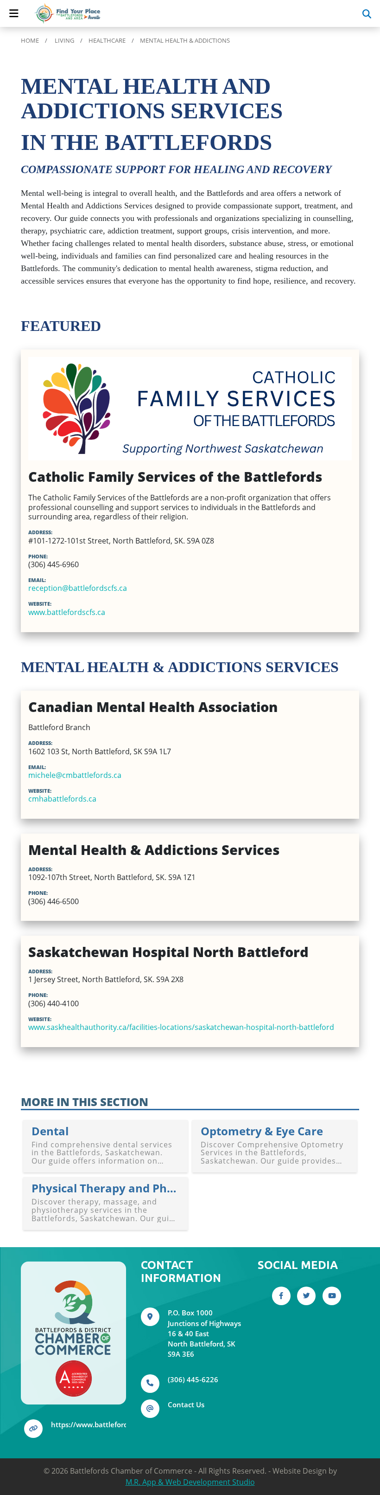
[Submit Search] (366, 13)
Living (64, 40)
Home (30, 40)
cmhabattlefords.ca (62, 799)
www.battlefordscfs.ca (66, 612)
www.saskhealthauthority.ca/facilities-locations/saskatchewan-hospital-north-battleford (181, 1027)
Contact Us (186, 1404)
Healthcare (107, 40)
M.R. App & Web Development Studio (190, 1482)
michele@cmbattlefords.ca (74, 775)
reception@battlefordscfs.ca (77, 588)
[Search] (339, 13)
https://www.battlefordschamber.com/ (115, 1424)
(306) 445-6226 (193, 1379)
